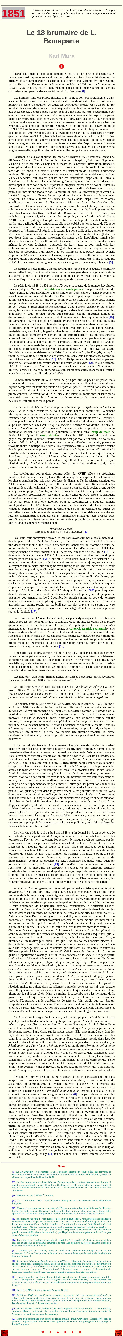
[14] (106, 552)
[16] (91, 590)
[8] (83, 91)
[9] (111, 262)
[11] (53, 359)
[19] (56, 864)
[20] (74, 1094)
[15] (44, 559)
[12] (90, 362)
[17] (33, 611)
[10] (111, 317)
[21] (50, 1154)
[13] (86, 531)
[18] (61, 646)
